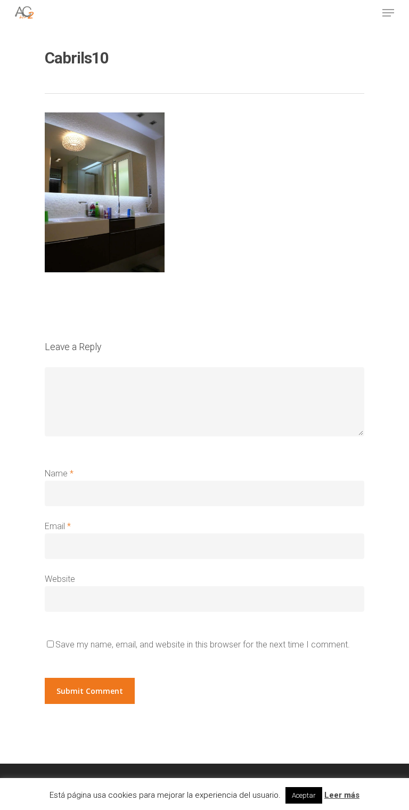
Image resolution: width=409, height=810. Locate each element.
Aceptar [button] (304, 795)
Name (59, 473)
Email (58, 526)
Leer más (341, 795)
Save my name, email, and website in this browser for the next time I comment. (202, 644)
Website (60, 579)
